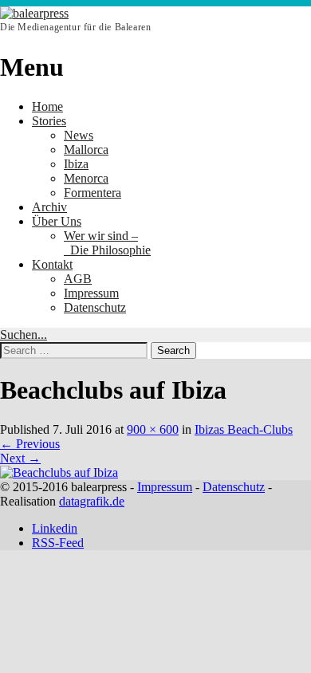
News (78, 135)
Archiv (49, 207)
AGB (78, 278)
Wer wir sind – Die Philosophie (107, 243)
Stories (49, 121)
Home (47, 106)
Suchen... (23, 334)
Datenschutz (95, 307)
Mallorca (86, 149)
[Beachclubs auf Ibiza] (59, 472)
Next (20, 458)
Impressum (91, 293)
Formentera (92, 192)
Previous (30, 444)
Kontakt (52, 264)
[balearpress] (34, 13)
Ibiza (76, 164)
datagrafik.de (91, 501)
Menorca (86, 178)
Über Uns (56, 221)
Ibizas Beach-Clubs (244, 429)
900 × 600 (153, 429)
